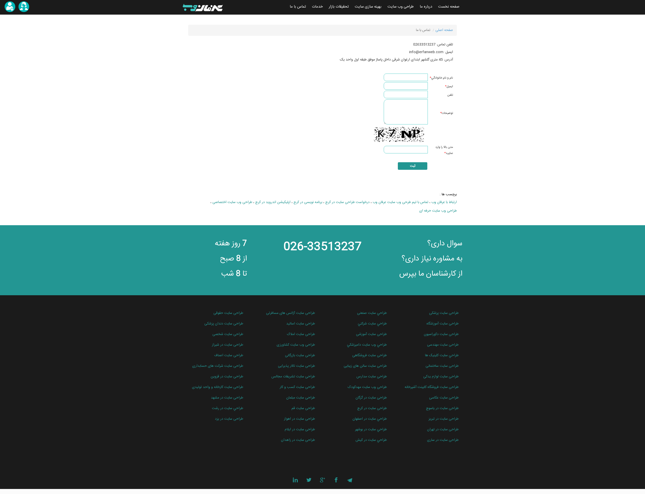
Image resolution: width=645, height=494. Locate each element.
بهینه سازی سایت (368, 7)
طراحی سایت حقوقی (228, 313)
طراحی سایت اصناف (228, 355)
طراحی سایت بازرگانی (300, 355)
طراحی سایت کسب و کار (297, 387)
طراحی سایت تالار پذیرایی (296, 366)
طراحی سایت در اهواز (299, 419)
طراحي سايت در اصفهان (369, 419)
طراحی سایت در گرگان (371, 398)
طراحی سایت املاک (301, 334)
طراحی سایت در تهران (443, 429)
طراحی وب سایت (401, 7)
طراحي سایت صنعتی (372, 313)
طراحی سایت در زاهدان (298, 440)
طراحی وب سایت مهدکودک (367, 387)
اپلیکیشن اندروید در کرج (273, 202)
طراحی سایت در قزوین (227, 377)
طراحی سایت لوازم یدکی (441, 377)
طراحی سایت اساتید (300, 324)
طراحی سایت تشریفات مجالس (293, 377)
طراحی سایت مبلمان (300, 398)
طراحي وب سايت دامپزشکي (367, 345)
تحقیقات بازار (339, 7)
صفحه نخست (448, 7)
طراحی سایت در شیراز (227, 345)
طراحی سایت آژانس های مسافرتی (290, 313)
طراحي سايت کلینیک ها (442, 355)
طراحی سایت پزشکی (444, 313)
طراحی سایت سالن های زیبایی (365, 366)
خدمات (317, 7)
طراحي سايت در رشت (227, 408)
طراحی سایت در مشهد (227, 398)
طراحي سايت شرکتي (372, 324)
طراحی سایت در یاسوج (442, 408)
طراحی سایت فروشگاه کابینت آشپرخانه (432, 387)
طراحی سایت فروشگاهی (369, 355)
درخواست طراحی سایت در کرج (347, 202)
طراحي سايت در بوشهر (371, 429)
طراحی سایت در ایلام (300, 429)
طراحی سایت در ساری (443, 440)
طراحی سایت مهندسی (443, 345)
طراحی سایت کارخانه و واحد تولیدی (217, 387)
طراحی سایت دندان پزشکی (223, 324)
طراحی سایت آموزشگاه (443, 324)
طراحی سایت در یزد (229, 419)
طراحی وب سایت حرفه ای (438, 211)
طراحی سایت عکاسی (444, 398)
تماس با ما (298, 7)
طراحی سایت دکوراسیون (441, 334)
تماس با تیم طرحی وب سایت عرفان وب (400, 202)
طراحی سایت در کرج (372, 408)
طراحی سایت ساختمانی (442, 366)
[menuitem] (448, 7)
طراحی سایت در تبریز (444, 419)
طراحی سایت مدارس (372, 377)
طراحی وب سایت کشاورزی (296, 345)
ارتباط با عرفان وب (444, 202)
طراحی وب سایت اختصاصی (232, 202)
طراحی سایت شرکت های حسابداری (217, 366)
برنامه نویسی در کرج (308, 202)
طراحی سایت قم (303, 408)
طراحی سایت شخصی (227, 334)
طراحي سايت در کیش (371, 440)
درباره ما (426, 7)
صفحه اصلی (444, 30)
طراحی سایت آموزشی (371, 334)
